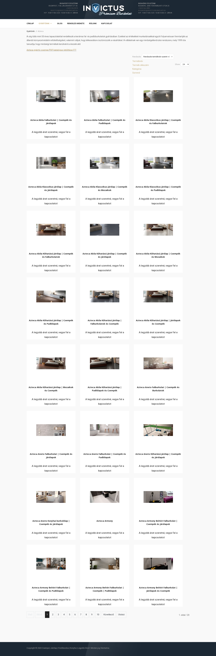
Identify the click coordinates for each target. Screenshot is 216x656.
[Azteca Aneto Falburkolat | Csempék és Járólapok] (51, 429)
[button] (46, 23)
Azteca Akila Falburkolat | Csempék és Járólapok (51, 122)
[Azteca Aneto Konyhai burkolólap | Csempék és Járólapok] (51, 496)
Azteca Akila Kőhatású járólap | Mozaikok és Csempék (51, 389)
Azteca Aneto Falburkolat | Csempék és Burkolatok (158, 389)
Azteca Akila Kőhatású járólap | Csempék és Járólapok (105, 255)
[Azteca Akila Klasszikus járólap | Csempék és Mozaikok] (104, 162)
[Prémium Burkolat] (108, 9)
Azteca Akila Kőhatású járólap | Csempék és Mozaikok (158, 255)
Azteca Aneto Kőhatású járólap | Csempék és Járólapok (158, 456)
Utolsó (121, 614)
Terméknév (137, 61)
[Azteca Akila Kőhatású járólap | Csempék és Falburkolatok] (51, 229)
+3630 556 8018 (72, 8)
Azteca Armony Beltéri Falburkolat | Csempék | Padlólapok (105, 589)
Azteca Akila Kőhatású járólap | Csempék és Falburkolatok (51, 255)
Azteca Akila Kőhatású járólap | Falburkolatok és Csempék (105, 322)
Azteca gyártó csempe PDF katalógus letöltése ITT (51, 50)
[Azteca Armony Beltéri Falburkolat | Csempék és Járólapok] (158, 496)
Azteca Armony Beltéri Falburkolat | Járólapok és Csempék (158, 589)
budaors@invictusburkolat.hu (152, 10)
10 (98, 614)
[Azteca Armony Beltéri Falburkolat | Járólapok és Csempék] (158, 563)
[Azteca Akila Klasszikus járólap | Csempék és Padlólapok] (158, 162)
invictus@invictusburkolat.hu (64, 10)
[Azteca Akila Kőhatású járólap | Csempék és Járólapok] (104, 229)
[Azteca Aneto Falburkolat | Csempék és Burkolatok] (158, 362)
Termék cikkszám (140, 65)
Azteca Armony (105, 520)
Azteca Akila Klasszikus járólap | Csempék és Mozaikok (104, 188)
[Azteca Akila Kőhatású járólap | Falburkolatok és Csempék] (104, 295)
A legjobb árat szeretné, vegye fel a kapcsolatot (51, 134)
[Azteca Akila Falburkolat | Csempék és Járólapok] (51, 95)
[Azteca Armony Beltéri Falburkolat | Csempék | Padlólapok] (104, 563)
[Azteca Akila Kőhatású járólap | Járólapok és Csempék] (158, 295)
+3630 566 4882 (144, 8)
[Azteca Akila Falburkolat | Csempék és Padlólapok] (104, 95)
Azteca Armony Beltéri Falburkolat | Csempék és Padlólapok (51, 589)
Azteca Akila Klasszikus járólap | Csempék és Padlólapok (158, 188)
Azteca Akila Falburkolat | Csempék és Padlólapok (104, 122)
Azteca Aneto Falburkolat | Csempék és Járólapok (51, 456)
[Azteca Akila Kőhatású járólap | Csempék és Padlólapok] (51, 295)
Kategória (136, 69)
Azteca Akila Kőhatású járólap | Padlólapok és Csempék (105, 389)
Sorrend (136, 73)
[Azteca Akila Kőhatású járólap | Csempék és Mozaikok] (158, 229)
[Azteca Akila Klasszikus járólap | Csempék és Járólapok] (51, 162)
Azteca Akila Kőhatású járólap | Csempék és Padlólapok (51, 322)
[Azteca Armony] (104, 496)
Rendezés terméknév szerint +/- (156, 57)
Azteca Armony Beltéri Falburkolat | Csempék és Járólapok (158, 522)
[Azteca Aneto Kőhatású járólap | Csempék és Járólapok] (158, 429)
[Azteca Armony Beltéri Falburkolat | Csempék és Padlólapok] (51, 563)
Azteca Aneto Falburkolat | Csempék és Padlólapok (104, 456)
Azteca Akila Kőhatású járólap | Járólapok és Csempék (158, 322)
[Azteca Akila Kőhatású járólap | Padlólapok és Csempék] (104, 362)
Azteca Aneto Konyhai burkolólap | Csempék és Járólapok (51, 522)
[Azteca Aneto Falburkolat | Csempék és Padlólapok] (104, 429)
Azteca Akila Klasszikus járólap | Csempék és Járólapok (51, 188)
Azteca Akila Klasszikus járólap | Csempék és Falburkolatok (158, 122)
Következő (109, 614)
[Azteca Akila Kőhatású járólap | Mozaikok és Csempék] (51, 362)
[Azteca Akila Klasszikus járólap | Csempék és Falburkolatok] (158, 95)
